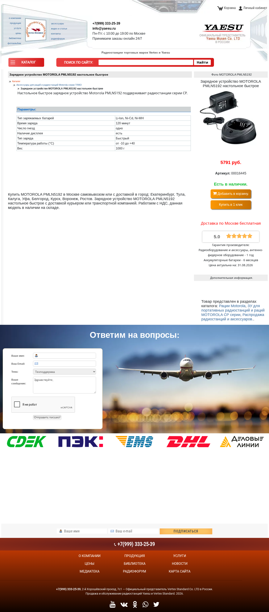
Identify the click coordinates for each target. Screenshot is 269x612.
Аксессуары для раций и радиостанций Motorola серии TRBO (49, 85)
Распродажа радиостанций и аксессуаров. (232, 317)
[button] (26, 63)
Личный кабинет (255, 8)
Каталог (16, 81)
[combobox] (146, 62)
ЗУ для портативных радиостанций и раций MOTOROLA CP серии (233, 310)
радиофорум (134, 571)
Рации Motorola (232, 306)
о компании (89, 556)
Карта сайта (179, 571)
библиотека (134, 564)
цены (89, 564)
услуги (179, 556)
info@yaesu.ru (104, 28)
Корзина (230, 8)
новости (179, 564)
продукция (134, 556)
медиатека (89, 571)
